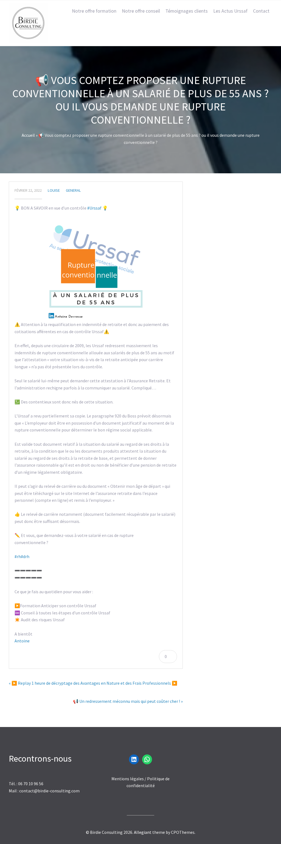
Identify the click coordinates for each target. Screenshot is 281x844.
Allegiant (142, 832)
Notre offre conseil (141, 11)
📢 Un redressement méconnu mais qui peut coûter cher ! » (128, 701)
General (73, 190)
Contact (261, 11)
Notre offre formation (94, 11)
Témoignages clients (186, 11)
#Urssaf (94, 208)
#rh (18, 556)
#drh (25, 556)
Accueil (28, 135)
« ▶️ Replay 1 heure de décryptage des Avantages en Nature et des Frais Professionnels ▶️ (93, 683)
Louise (54, 190)
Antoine (22, 641)
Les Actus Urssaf (230, 11)
